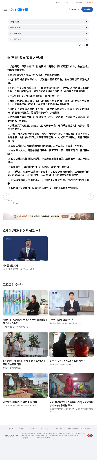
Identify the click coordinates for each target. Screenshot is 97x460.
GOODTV (67, 2)
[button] (48, 21)
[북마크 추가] (86, 45)
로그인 (58, 2)
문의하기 (90, 2)
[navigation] (5, 9)
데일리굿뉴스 (78, 2)
